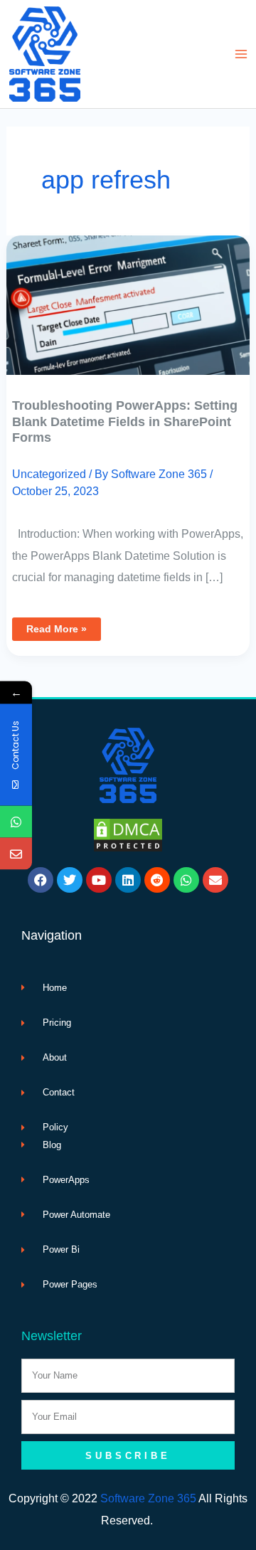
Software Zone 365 (148, 1498)
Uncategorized (49, 473)
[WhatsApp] (16, 821)
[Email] (16, 853)
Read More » (63, 626)
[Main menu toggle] (240, 54)
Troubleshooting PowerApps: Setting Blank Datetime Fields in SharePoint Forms (125, 421)
